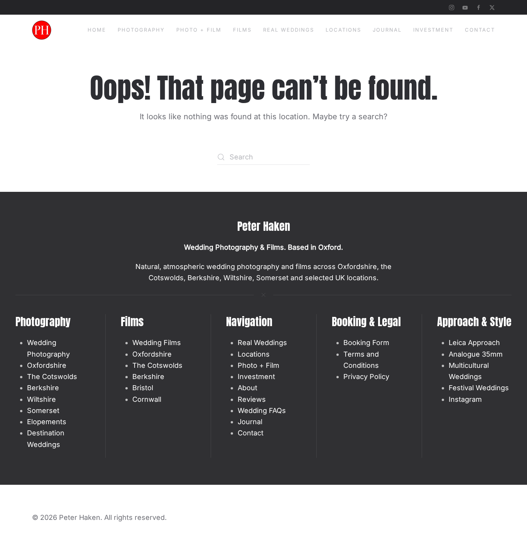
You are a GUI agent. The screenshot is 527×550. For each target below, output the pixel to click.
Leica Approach (474, 342)
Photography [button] (141, 30)
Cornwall (146, 399)
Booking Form (366, 342)
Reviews (252, 399)
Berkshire (43, 388)
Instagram (465, 399)
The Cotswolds (52, 376)
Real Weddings (262, 342)
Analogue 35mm (476, 354)
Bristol (142, 388)
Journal (387, 30)
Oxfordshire (46, 365)
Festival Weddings (479, 388)
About (247, 388)
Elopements (46, 422)
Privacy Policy (366, 376)
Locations (343, 30)
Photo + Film (198, 30)
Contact (480, 30)
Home (97, 30)
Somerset (43, 410)
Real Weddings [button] (288, 30)
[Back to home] (41, 30)
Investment (256, 376)
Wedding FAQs (262, 410)
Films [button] (242, 30)
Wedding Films (156, 342)
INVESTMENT (433, 30)
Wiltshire (41, 399)
